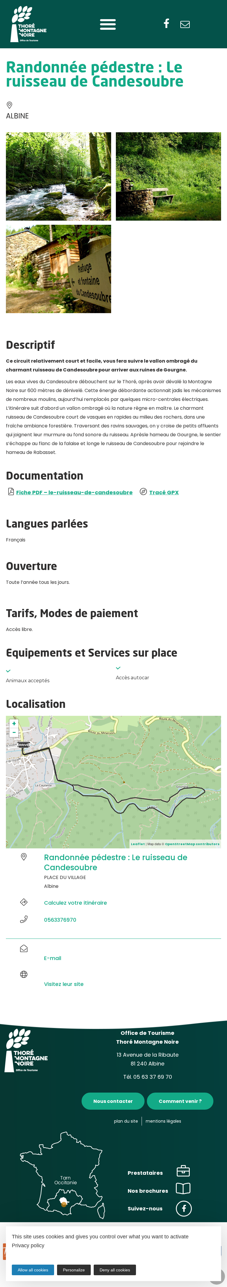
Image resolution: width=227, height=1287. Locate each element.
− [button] (14, 732)
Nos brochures (148, 1191)
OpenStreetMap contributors (192, 844)
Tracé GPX (164, 492)
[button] (108, 24)
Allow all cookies (33, 1270)
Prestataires (145, 1173)
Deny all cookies (115, 1270)
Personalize (74, 1270)
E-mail (52, 958)
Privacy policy (28, 1245)
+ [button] (14, 723)
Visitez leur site (64, 984)
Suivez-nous (145, 1208)
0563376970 (60, 919)
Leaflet (138, 844)
